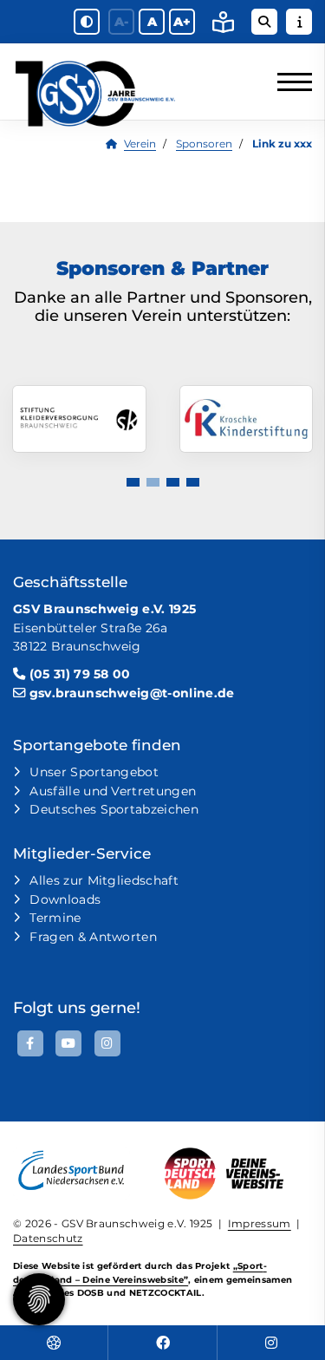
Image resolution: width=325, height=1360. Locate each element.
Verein (140, 144)
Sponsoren (204, 144)
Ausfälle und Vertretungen (112, 791)
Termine (55, 917)
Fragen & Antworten (93, 937)
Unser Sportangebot (94, 772)
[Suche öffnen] (264, 22)
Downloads (65, 899)
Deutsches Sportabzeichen (113, 809)
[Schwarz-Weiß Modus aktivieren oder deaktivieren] (87, 22)
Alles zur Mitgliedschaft (104, 880)
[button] (133, 482)
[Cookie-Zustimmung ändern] (39, 1299)
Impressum (259, 1224)
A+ (182, 21)
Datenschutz (48, 1238)
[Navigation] (288, 81)
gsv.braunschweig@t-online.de (132, 693)
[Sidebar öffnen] (299, 22)
